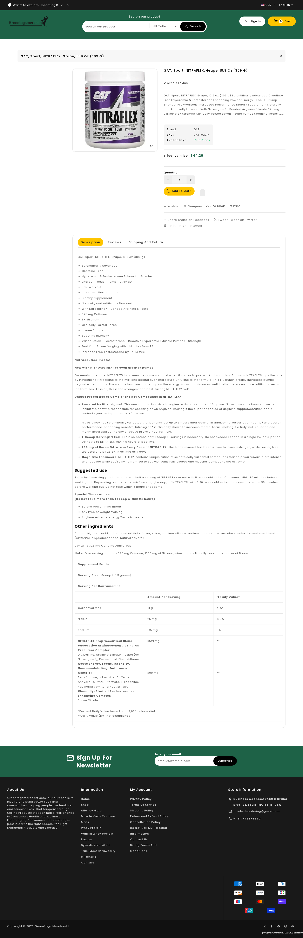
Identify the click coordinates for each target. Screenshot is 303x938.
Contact (87, 862)
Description (90, 242)
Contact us (139, 839)
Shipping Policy (142, 810)
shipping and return (146, 242)
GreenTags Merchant (51, 926)
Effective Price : (176, 158)
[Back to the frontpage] (281, 56)
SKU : (170, 135)
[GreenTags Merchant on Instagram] (286, 926)
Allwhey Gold (91, 810)
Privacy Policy (141, 799)
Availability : (176, 140)
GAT (197, 129)
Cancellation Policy (145, 822)
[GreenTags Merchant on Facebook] (272, 926)
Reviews (114, 242)
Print (236, 206)
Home (85, 799)
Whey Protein (91, 828)
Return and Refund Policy (149, 816)
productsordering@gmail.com (257, 811)
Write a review (178, 83)
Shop (85, 805)
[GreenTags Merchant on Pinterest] (279, 926)
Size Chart (217, 206)
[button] (202, 191)
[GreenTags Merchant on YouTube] (293, 926)
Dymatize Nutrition (95, 845)
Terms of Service (143, 805)
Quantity (170, 172)
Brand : (172, 129)
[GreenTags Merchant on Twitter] (265, 926)
